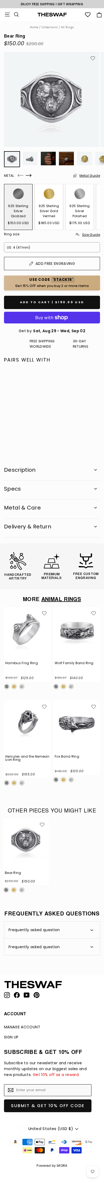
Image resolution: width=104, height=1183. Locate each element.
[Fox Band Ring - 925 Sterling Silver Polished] (71, 779)
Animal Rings (61, 599)
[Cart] (99, 15)
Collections (50, 27)
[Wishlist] (88, 15)
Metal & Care (22, 507)
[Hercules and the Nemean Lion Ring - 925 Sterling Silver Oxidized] (6, 783)
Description (20, 470)
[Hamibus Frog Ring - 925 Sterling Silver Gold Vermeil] (14, 686)
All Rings (67, 27)
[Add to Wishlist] (92, 58)
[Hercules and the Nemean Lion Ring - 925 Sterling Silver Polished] (22, 783)
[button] (20, 175)
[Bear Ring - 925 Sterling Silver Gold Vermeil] (14, 439)
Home (34, 27)
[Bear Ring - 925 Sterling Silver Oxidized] (6, 439)
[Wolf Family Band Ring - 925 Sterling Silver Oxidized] (56, 686)
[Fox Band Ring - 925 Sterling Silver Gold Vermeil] (63, 779)
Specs (12, 488)
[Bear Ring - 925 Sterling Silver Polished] (22, 439)
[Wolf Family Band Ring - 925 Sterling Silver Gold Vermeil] (63, 686)
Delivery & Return (27, 526)
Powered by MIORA (52, 1165)
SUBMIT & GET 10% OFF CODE (48, 1106)
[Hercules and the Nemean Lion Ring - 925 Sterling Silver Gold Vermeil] (14, 783)
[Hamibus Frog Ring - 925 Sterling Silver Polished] (22, 686)
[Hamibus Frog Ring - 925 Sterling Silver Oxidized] (6, 686)
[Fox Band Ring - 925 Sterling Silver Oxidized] (56, 779)
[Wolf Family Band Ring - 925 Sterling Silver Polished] (71, 686)
